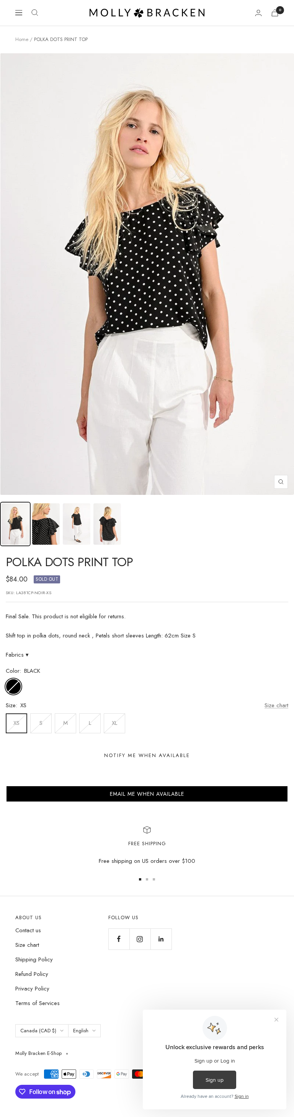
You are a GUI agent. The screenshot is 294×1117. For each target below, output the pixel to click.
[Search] (34, 12)
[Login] (258, 13)
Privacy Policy (32, 988)
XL (114, 723)
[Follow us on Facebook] (118, 938)
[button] (147, 793)
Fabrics (17, 654)
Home (21, 39)
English (80, 1030)
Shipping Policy (34, 959)
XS (16, 723)
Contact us (28, 930)
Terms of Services (37, 1003)
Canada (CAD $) (38, 1030)
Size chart (276, 705)
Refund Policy (31, 974)
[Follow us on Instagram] (139, 938)
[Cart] (275, 12)
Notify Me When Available (147, 755)
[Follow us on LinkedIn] (161, 938)
